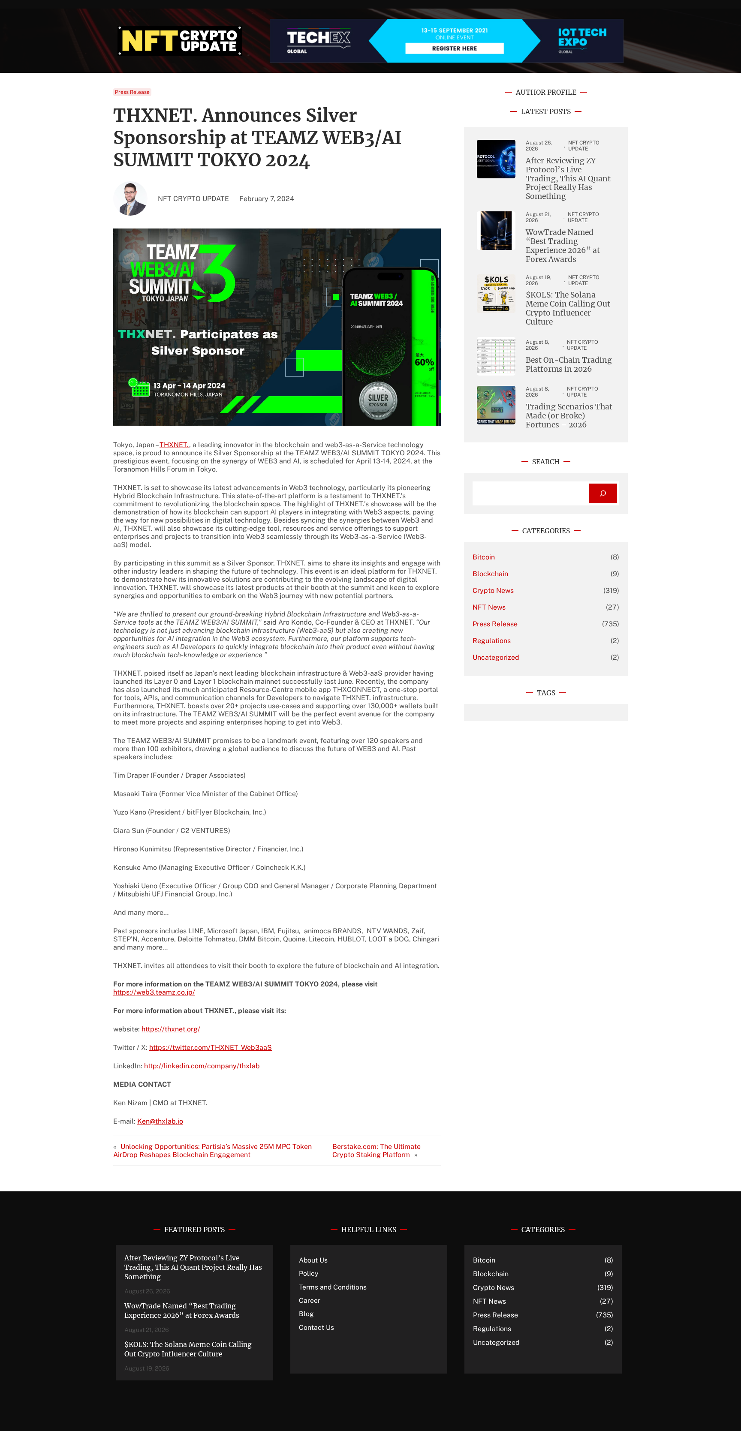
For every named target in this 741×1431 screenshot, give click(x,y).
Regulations (492, 641)
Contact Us (316, 1327)
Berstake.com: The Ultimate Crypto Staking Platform (376, 1150)
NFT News (489, 607)
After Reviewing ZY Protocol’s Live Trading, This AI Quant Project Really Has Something (568, 178)
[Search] (603, 494)
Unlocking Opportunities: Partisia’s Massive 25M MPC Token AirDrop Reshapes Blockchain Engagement (212, 1150)
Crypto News (493, 590)
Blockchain (490, 574)
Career (309, 1300)
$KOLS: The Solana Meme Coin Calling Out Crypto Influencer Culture (568, 309)
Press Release (132, 92)
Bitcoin (484, 557)
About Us (313, 1260)
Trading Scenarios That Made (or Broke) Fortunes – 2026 (569, 416)
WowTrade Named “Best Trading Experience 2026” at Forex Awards (563, 246)
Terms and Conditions (333, 1287)
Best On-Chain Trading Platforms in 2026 (569, 365)
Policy (308, 1273)
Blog (306, 1314)
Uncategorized (496, 657)
